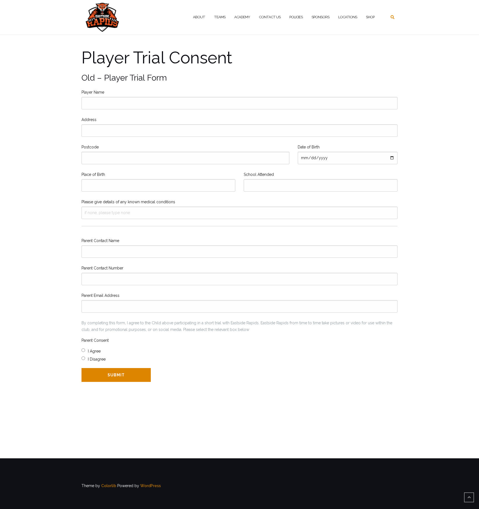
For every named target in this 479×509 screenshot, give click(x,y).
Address (88, 119)
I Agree (94, 351)
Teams (219, 17)
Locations (347, 17)
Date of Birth (309, 147)
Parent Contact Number (102, 268)
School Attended (259, 174)
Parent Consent (95, 340)
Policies (296, 17)
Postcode (90, 147)
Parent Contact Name (100, 240)
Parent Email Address (100, 295)
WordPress (150, 486)
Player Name (92, 92)
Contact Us (270, 17)
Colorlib (108, 486)
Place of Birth (93, 174)
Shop (370, 17)
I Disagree (97, 359)
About (199, 17)
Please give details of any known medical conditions (128, 202)
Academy (242, 17)
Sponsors (320, 17)
